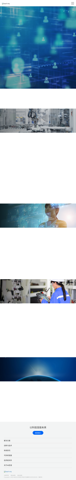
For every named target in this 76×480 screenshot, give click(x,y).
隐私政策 (13, 475)
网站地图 (19, 475)
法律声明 (6, 475)
